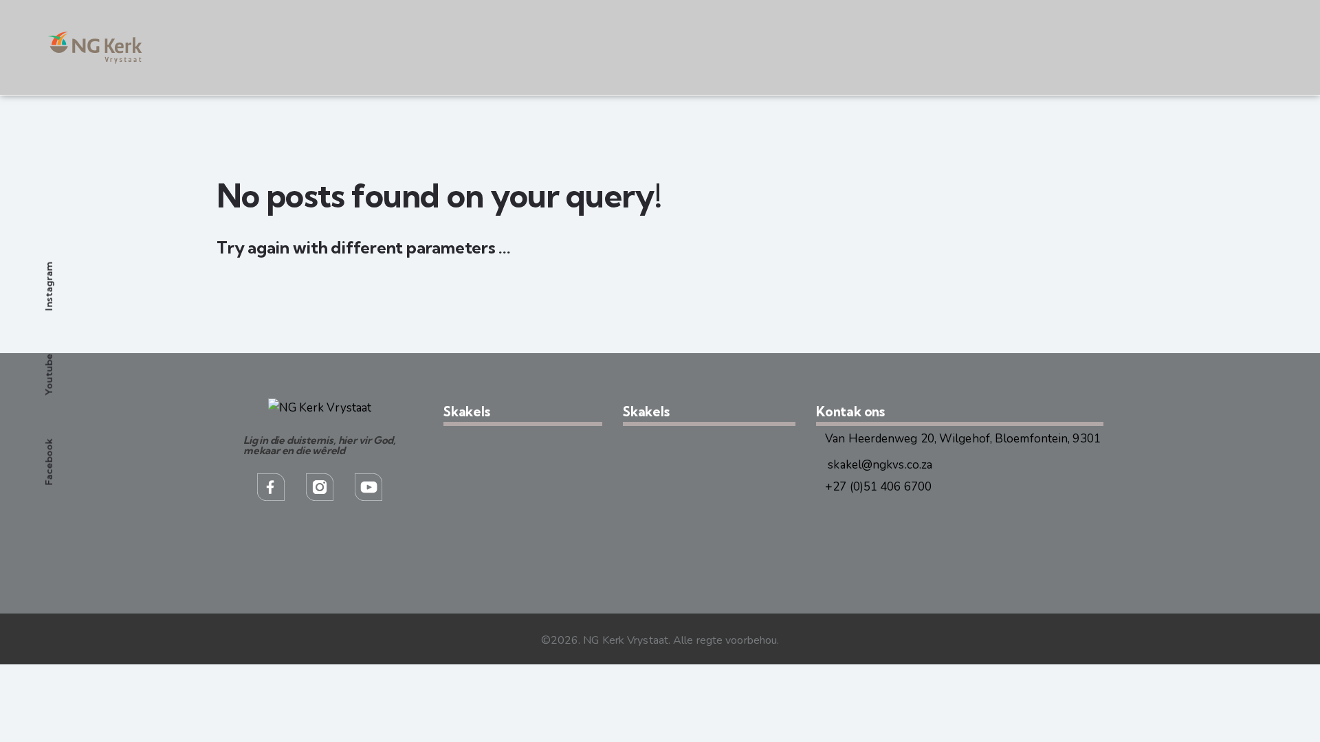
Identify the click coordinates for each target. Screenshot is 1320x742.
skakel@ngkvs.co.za (878, 465)
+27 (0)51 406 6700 (878, 487)
